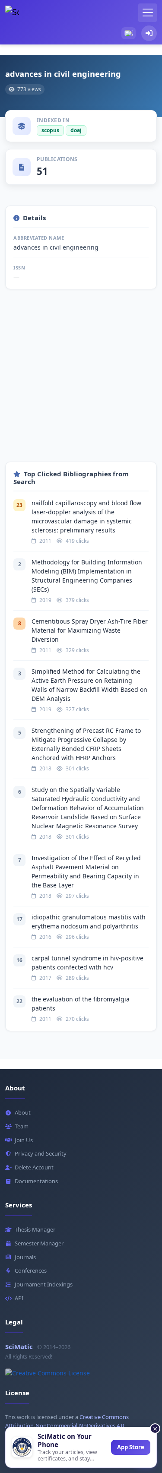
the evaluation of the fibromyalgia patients (81, 1003)
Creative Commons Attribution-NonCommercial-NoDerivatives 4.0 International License (67, 1426)
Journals (25, 1257)
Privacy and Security (41, 1153)
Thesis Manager (35, 1229)
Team (22, 1126)
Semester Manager (39, 1243)
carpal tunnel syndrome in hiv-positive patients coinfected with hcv (87, 962)
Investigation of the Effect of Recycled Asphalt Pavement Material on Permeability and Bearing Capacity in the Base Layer (86, 871)
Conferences (31, 1270)
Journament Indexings (44, 1284)
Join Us (24, 1140)
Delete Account (34, 1167)
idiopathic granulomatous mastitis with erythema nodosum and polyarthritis (89, 921)
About (23, 1112)
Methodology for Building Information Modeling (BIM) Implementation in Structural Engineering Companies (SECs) (87, 575)
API (19, 1298)
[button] (128, 33)
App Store (130, 1447)
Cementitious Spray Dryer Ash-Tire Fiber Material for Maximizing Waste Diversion (90, 630)
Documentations (36, 1181)
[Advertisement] (81, 381)
